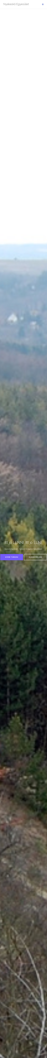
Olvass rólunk (35, 557)
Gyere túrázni (11, 557)
